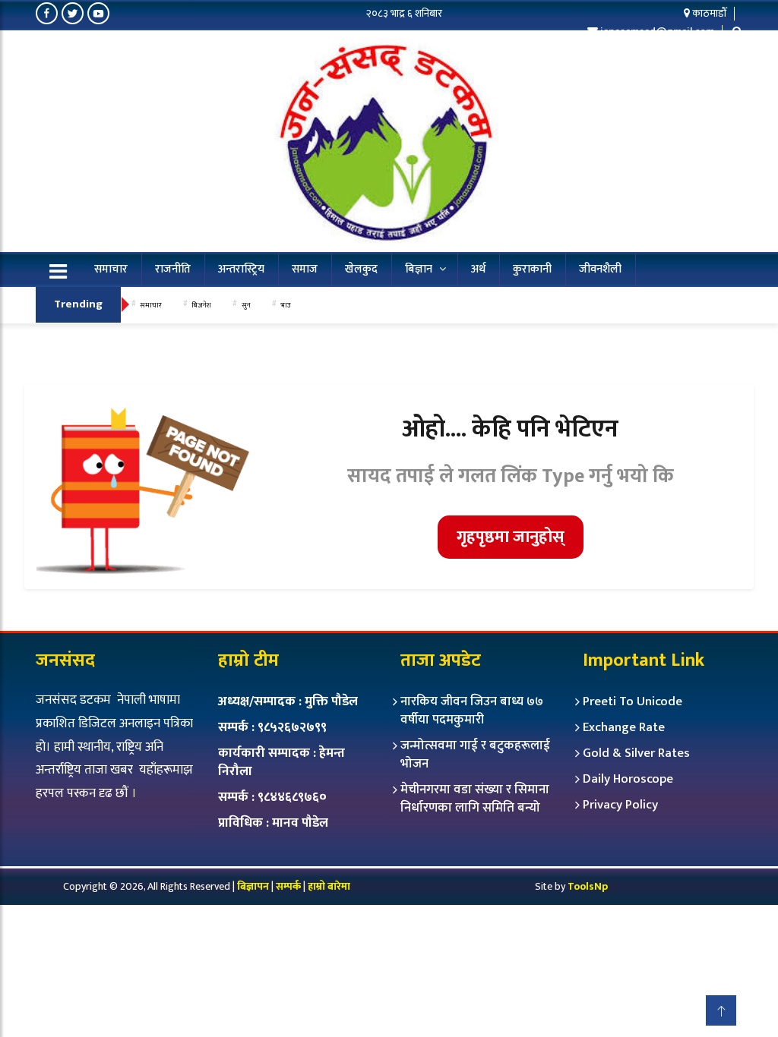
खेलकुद (361, 269)
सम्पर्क (289, 886)
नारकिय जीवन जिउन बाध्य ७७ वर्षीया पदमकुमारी (471, 710)
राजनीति (173, 269)
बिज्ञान (418, 269)
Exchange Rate (624, 727)
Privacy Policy (620, 804)
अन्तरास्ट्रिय (241, 269)
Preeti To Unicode (632, 701)
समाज (305, 269)
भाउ (285, 305)
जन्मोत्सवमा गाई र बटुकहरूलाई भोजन (475, 754)
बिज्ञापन (253, 886)
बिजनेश (201, 305)
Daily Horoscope (628, 779)
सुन (246, 305)
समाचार (111, 269)
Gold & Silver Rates (636, 753)
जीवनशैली (600, 269)
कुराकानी (532, 269)
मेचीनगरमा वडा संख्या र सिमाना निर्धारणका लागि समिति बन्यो (474, 798)
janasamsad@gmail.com (657, 31)
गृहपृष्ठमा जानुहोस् (511, 537)
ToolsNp (588, 886)
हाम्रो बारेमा (329, 886)
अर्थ (478, 269)
